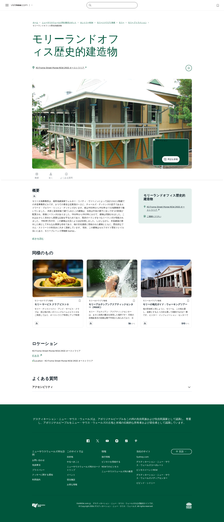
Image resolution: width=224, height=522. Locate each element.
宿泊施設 (71, 480)
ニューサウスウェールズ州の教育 (117, 471)
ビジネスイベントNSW (147, 470)
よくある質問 (66, 178)
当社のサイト (143, 451)
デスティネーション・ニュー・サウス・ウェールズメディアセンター (153, 476)
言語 (181, 451)
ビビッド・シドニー (145, 483)
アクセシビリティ (42, 387)
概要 (37, 178)
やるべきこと (73, 462)
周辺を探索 (172, 159)
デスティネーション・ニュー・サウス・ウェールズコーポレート (153, 463)
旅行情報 (106, 457)
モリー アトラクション (137, 23)
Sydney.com (142, 457)
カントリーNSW (86, 23)
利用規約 (36, 480)
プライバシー (38, 470)
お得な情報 (72, 485)
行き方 (35, 356)
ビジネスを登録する (111, 462)
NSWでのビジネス (110, 467)
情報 (104, 451)
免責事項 (36, 465)
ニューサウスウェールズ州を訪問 (48, 453)
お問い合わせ (38, 460)
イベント (71, 475)
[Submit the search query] (90, 5)
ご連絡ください (154, 216)
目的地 (70, 457)
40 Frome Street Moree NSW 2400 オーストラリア (60, 68)
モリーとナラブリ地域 (106, 23)
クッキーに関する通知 (42, 475)
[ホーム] (19, 5)
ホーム (35, 23)
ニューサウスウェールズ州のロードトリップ (83, 468)
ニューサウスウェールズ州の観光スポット (59, 23)
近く (51, 178)
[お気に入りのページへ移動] (217, 5)
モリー (121, 23)
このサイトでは (75, 451)
